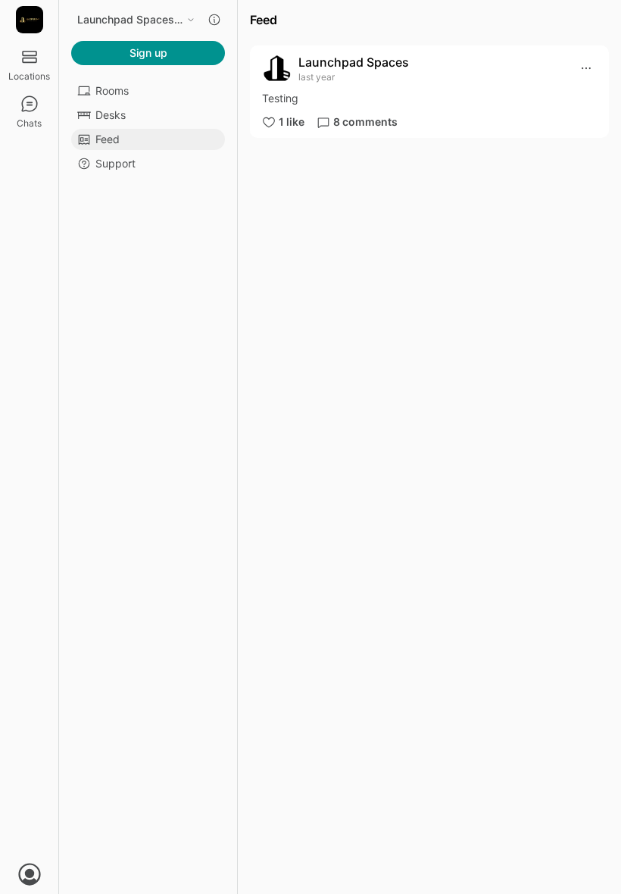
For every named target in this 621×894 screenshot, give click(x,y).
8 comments (365, 121)
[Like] (269, 122)
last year (316, 77)
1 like (291, 121)
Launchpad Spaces (353, 62)
